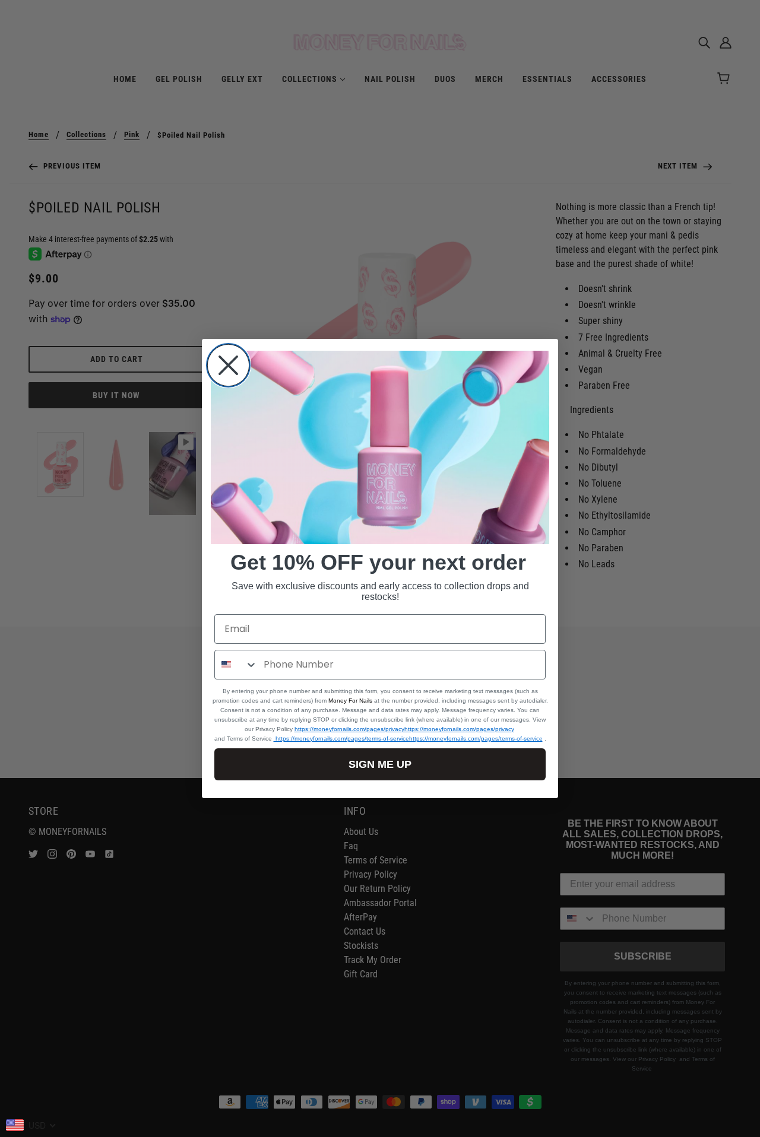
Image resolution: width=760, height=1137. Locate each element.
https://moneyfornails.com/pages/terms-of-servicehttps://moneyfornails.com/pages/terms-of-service (408, 738)
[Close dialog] (228, 365)
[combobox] (236, 664)
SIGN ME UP (380, 764)
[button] (380, 447)
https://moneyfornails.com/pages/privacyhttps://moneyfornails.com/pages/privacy (404, 729)
